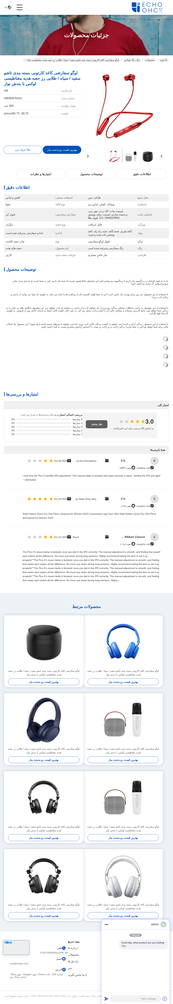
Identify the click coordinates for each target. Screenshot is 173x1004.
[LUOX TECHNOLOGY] (150, 7)
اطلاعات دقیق (142, 174)
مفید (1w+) (125, 544)
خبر (70, 968)
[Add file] (165, 998)
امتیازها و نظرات (40, 174)
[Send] (106, 998)
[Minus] (106, 924)
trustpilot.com (143, 468)
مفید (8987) (125, 468)
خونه (162, 60)
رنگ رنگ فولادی (132, 60)
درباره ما (73, 947)
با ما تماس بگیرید (77, 974)
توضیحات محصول (91, 174)
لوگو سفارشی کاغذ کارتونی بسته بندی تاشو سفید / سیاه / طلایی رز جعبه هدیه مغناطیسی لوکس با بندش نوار (123, 673)
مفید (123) (126, 506)
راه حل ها (73, 961)
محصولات (150, 60)
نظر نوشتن (96, 424)
